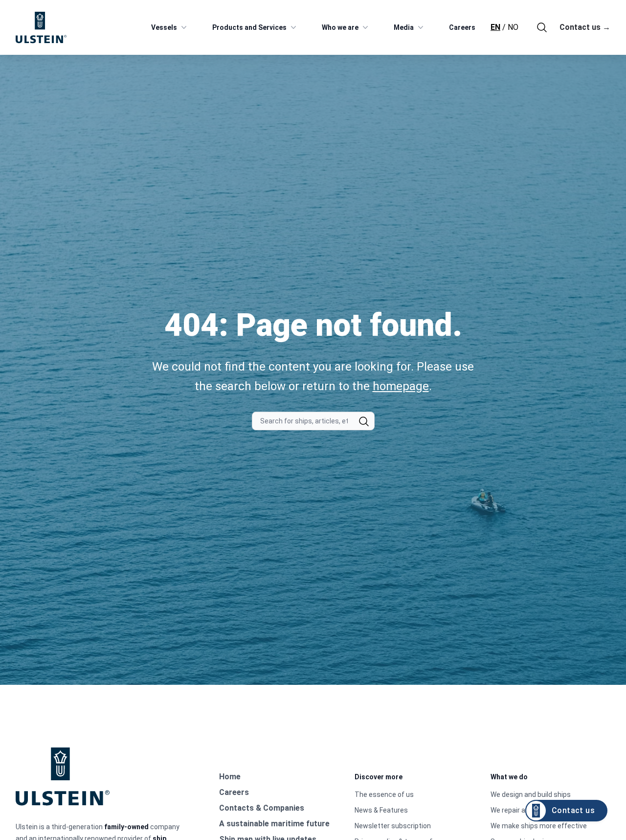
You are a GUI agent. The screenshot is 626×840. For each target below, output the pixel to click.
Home (230, 776)
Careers (462, 27)
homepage (401, 386)
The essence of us (384, 794)
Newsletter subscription (393, 826)
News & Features (381, 810)
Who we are (340, 27)
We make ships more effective (539, 826)
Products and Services (249, 27)
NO (513, 27)
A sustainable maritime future (274, 823)
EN (495, 27)
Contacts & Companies (261, 808)
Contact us (584, 27)
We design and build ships (531, 794)
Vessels (164, 27)
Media (404, 27)
